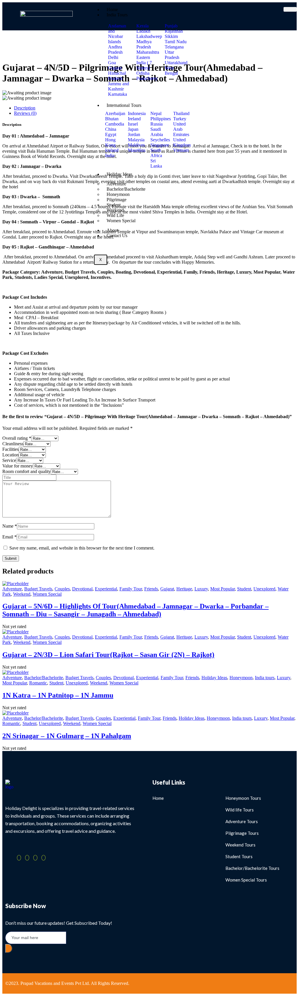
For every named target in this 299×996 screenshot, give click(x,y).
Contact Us (117, 235)
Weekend (21, 594)
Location (10, 454)
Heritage (184, 588)
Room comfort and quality (26, 471)
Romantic (38, 682)
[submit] (8, 948)
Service (9, 460)
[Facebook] (19, 858)
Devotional (82, 588)
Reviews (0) (25, 113)
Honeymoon (241, 677)
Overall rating (16, 438)
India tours (264, 677)
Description (24, 107)
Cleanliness (12, 443)
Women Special (121, 220)
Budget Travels (38, 588)
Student (244, 588)
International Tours (124, 105)
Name (9, 526)
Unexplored (264, 588)
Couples (62, 588)
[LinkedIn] (35, 858)
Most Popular (222, 588)
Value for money (17, 465)
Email (9, 536)
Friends (151, 588)
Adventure (12, 588)
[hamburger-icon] (290, 9)
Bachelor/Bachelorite (43, 677)
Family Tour (130, 588)
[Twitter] (27, 858)
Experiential (106, 588)
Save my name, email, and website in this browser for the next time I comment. (81, 547)
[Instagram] (43, 858)
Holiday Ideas (119, 174)
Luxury (201, 588)
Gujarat (167, 588)
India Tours (117, 14)
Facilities (10, 449)
